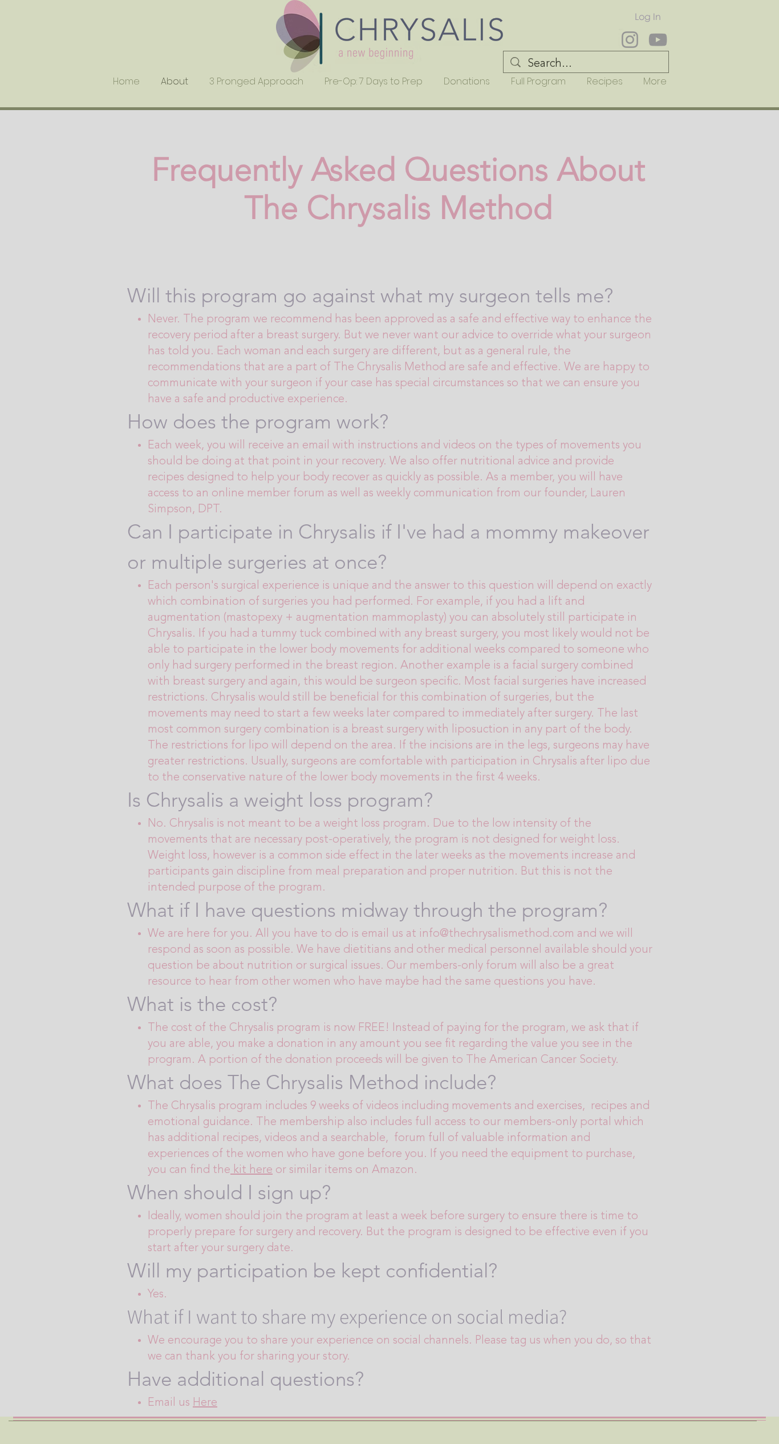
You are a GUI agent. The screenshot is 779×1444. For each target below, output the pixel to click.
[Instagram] (630, 40)
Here (205, 1403)
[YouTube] (658, 40)
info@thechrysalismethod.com (496, 934)
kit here (251, 1170)
